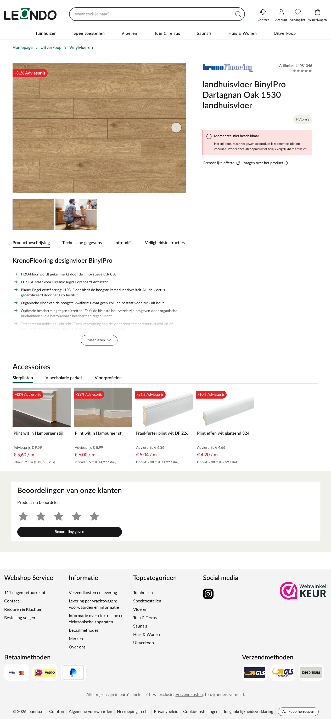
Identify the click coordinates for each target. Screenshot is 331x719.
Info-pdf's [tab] (123, 243)
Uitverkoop (285, 33)
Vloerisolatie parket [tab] (64, 378)
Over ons (77, 647)
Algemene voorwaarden (90, 712)
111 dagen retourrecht (25, 593)
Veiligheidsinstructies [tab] (165, 243)
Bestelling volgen (19, 618)
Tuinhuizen (46, 33)
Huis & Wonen (242, 33)
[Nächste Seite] (176, 127)
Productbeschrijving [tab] (31, 243)
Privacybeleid (166, 712)
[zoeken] (238, 14)
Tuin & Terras (167, 33)
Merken (76, 639)
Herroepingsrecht (133, 712)
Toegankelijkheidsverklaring (248, 712)
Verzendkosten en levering (93, 593)
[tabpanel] (99, 300)
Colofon (56, 712)
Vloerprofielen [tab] (108, 378)
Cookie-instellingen (200, 712)
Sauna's (204, 33)
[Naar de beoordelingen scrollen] (302, 71)
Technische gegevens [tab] (82, 243)
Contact (11, 601)
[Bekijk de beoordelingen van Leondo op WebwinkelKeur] (303, 590)
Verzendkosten (189, 695)
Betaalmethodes (83, 630)
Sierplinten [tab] (23, 378)
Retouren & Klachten (23, 609)
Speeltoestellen (89, 33)
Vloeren (129, 33)
